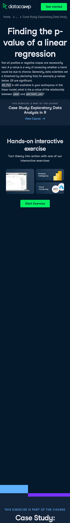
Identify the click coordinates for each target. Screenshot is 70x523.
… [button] (16, 16)
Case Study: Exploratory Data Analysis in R (45, 16)
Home (6, 16)
